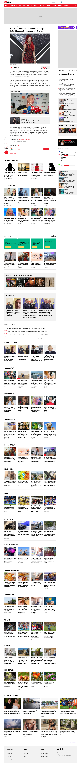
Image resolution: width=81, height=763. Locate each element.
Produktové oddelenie (44, 753)
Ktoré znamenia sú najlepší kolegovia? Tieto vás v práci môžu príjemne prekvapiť (10, 559)
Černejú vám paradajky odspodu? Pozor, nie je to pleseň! (36, 684)
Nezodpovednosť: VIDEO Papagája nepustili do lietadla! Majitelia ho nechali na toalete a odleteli (36, 434)
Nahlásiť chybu (13, 153)
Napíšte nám (9, 758)
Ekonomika (42, 5)
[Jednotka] (59, 157)
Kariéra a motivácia (12, 545)
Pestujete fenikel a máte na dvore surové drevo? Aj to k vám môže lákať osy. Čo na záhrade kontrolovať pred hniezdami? (37, 660)
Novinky (32, 537)
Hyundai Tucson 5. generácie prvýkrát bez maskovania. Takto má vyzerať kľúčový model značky (9, 534)
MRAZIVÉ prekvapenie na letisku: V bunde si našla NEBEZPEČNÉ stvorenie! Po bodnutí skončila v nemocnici (10, 434)
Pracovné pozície (8, 236)
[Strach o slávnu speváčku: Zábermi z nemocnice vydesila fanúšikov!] (50, 167)
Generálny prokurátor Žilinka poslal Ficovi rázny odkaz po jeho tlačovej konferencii (13, 313)
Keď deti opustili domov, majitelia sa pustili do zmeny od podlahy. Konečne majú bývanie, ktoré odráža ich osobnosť (50, 660)
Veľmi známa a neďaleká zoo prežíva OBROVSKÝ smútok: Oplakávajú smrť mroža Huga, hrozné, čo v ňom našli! (67, 94)
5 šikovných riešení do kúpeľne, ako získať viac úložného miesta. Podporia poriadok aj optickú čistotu (9, 660)
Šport (28, 5)
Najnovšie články (9, 325)
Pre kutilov (9, 670)
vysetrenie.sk (20, 438)
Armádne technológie (7, 612)
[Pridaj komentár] (6, 139)
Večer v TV (68, 148)
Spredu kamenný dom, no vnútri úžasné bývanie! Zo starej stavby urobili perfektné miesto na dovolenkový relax (23, 660)
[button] (44, 68)
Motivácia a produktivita (35, 562)
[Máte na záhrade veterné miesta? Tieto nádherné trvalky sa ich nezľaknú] (10, 676)
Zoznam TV (10, 296)
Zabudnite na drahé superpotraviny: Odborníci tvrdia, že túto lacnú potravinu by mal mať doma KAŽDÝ (23, 434)
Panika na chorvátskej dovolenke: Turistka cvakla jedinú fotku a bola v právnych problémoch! (26, 328)
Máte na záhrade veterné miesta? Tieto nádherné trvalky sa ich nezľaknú (10, 684)
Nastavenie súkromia (10, 755)
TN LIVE (7, 620)
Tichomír (53, 2)
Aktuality (45, 563)
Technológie (9, 594)
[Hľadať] (75, 5)
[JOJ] (59, 154)
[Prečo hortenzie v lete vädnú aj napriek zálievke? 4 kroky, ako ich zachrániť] (50, 676)
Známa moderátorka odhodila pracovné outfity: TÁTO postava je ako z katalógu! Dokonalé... (9, 408)
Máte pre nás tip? (43, 759)
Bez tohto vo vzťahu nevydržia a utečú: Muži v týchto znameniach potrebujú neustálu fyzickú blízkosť (69, 143)
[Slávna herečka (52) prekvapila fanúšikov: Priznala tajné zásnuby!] (23, 167)
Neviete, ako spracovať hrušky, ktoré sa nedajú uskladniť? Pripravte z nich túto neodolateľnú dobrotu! (23, 685)
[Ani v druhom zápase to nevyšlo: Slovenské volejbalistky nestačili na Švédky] (50, 500)
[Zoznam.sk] (60, 755)
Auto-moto (8, 519)
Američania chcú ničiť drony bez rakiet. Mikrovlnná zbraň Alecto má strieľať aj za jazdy (9, 608)
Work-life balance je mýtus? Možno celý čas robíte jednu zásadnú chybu (23, 559)
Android (45, 612)
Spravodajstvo (42, 751)
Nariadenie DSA (9, 759)
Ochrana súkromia (10, 753)
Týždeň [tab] (74, 70)
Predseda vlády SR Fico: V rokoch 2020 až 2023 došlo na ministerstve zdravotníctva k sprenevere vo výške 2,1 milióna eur (30, 314)
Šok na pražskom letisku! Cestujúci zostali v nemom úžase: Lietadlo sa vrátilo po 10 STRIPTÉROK (27, 334)
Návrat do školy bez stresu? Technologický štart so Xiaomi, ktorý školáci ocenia (36, 264)
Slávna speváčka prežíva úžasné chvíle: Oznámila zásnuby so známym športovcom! (36, 174)
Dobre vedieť (6, 267)
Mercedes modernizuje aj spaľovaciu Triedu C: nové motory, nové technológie (23, 533)
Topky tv (54, 5)
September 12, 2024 (21, 141)
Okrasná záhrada (7, 686)
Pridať (47, 149)
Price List (25, 758)
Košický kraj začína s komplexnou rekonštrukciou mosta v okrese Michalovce (49, 533)
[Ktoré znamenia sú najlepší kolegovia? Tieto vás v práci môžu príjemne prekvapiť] (10, 551)
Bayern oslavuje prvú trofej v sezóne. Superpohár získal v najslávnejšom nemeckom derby (35, 634)
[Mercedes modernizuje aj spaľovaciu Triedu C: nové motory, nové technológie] (23, 525)
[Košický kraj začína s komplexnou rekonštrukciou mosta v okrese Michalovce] (50, 525)
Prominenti (22, 5)
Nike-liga (45, 639)
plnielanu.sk (33, 462)
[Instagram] (60, 749)
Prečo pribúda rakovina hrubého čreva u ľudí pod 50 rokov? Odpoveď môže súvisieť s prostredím (36, 609)
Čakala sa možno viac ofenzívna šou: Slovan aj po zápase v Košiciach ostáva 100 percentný (9, 508)
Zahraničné (14, 5)
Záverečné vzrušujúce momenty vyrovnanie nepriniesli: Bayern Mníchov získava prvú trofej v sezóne (36, 508)
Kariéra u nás (9, 756)
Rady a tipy (33, 586)
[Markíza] (59, 151)
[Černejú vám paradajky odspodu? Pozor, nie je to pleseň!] (37, 676)
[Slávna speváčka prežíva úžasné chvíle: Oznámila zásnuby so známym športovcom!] (37, 167)
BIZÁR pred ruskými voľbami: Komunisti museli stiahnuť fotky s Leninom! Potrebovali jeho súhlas (26, 331)
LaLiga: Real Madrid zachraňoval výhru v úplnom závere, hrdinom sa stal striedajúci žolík (10, 634)
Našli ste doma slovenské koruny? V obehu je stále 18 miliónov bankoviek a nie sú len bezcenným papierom (50, 484)
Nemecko (32, 512)
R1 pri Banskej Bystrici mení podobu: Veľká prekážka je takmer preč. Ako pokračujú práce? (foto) (36, 484)
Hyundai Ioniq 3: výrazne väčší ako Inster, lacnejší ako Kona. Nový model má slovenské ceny (37, 533)
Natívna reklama (26, 759)
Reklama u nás (26, 751)
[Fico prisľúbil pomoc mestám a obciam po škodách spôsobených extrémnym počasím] (50, 349)
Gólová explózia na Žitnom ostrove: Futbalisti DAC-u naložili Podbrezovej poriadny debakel (23, 508)
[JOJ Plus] (59, 164)
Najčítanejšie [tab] (62, 70)
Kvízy (48, 5)
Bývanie (7, 645)
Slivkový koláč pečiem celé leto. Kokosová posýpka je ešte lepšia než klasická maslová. (23, 584)
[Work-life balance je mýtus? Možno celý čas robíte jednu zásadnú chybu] (23, 551)
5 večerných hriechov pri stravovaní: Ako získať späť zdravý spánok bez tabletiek (49, 584)
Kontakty (42, 749)
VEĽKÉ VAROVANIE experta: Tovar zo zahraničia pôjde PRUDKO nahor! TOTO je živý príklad (25, 338)
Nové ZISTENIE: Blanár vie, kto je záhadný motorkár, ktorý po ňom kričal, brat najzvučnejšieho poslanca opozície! (37, 357)
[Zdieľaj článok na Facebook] (6, 143)
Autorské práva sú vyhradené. (62, 752)
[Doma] (59, 161)
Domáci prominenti (7, 413)
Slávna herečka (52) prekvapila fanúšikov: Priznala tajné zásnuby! (23, 174)
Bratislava (45, 360)
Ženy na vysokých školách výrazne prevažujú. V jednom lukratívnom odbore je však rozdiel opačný (50, 559)
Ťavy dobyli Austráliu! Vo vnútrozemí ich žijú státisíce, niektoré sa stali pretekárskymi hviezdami (50, 433)
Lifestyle (60, 5)
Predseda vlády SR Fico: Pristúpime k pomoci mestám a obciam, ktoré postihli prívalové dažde (45, 313)
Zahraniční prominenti (26, 26)
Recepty (19, 689)
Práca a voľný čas (20, 562)
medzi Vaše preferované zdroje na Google (25, 149)
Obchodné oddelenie (44, 755)
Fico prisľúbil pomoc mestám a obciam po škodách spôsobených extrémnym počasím (49, 357)
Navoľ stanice (60, 167)
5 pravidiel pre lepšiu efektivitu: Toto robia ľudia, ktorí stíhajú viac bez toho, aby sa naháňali (36, 559)
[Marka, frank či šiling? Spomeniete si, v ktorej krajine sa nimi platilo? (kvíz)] (23, 475)
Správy (7, 317)
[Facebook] (58, 749)
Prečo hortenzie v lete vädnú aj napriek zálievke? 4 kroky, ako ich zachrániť (50, 684)
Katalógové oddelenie (44, 756)
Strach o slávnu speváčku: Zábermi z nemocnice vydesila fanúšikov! (50, 174)
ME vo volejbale (46, 511)
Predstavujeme (6, 538)
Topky (17, 26)
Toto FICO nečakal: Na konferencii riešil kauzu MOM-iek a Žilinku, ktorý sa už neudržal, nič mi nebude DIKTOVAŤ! (10, 357)
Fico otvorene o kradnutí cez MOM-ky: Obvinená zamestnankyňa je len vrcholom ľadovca (23, 357)
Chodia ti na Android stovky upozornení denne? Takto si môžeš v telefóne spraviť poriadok (50, 608)
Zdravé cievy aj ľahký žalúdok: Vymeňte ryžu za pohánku (37, 584)
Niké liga (5, 511)
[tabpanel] (67, 84)
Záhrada (32, 686)
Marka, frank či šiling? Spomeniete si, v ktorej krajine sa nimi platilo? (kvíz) (23, 483)
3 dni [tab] (69, 70)
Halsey (17, 145)
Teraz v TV (61, 148)
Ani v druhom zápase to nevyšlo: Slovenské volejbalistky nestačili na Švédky (49, 508)
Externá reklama (26, 753)
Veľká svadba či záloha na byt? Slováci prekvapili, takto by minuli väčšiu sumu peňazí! (10, 483)
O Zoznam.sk (10, 749)
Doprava (45, 537)
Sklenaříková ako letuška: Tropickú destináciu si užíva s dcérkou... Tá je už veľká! (50, 408)
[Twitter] (62, 749)
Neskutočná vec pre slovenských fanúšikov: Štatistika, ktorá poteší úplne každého (23, 264)
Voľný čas (66, 5)
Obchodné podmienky (27, 755)
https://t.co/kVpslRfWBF (24, 139)
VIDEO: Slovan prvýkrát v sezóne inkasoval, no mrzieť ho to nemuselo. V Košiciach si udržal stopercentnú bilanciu (50, 634)
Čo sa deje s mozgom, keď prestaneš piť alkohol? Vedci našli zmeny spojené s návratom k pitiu (22, 609)
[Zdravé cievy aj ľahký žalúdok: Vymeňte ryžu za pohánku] (37, 577)
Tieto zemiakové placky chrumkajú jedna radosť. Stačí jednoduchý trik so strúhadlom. (9, 584)
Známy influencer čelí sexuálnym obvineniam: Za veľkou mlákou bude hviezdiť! (23, 408)
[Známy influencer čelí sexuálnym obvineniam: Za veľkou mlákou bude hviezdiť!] (23, 400)
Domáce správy (10, 343)
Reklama (25, 749)
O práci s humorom (7, 562)
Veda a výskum (20, 613)
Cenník (25, 756)
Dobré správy (9, 445)
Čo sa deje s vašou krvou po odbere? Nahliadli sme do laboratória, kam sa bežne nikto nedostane (50, 264)
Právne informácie (10, 751)
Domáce (7, 5)
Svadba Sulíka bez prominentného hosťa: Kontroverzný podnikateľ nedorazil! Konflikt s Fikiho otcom (36, 408)
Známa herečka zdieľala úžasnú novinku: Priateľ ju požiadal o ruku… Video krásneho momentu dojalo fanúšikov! (10, 175)
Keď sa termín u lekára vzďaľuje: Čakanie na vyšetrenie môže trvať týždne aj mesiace (9, 264)
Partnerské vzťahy (67, 140)
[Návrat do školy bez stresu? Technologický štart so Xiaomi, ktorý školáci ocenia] (23, 451)
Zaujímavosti (34, 5)
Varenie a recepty (11, 570)
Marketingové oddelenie (44, 758)
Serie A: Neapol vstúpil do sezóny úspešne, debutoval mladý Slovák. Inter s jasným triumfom (23, 634)
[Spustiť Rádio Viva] (67, 26)
